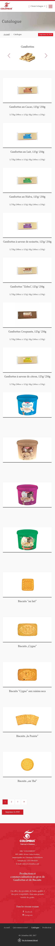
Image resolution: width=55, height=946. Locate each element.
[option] (27, 54)
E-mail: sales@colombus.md (27, 864)
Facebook (28, 912)
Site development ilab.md (30, 940)
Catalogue (17, 35)
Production (46, 928)
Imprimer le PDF (45, 35)
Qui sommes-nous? (20, 928)
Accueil (7, 35)
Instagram (28, 915)
